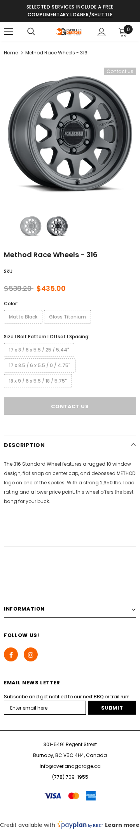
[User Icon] (102, 32)
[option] (70, 134)
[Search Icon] (31, 32)
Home (11, 52)
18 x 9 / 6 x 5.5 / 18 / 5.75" (38, 381)
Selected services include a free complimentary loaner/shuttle (70, 10)
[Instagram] (31, 654)
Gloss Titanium (67, 316)
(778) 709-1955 (70, 777)
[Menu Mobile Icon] (8, 32)
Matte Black (23, 316)
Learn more (122, 825)
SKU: (9, 271)
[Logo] (69, 32)
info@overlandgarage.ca (70, 766)
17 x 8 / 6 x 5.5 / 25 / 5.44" (39, 349)
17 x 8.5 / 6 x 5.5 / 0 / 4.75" (39, 365)
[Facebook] (11, 654)
